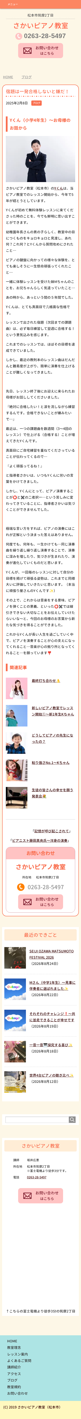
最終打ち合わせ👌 (46, 680)
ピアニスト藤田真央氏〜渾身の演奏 (39, 840)
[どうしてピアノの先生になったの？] (16, 752)
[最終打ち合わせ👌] (16, 697)
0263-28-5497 (46, 887)
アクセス (14, 1373)
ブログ (36, 103)
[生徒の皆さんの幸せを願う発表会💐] (16, 806)
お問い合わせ (17, 1393)
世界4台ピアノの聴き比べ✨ (51, 1075)
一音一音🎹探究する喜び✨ (51, 1045)
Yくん (58, 188)
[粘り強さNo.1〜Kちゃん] (16, 779)
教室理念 (14, 1347)
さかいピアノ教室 (40, 21)
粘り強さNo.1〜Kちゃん (51, 762)
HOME (12, 1341)
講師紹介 (14, 1367)
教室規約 (14, 1387)
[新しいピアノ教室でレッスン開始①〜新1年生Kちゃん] (16, 724)
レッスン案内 (17, 1354)
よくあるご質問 (19, 1360)
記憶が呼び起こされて (51, 831)
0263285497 (45, 35)
